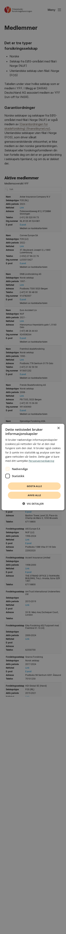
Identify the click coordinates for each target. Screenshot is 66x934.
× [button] (58, 428)
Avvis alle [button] (34, 495)
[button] (33, 504)
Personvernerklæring (41, 460)
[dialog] (33, 467)
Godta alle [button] (34, 486)
